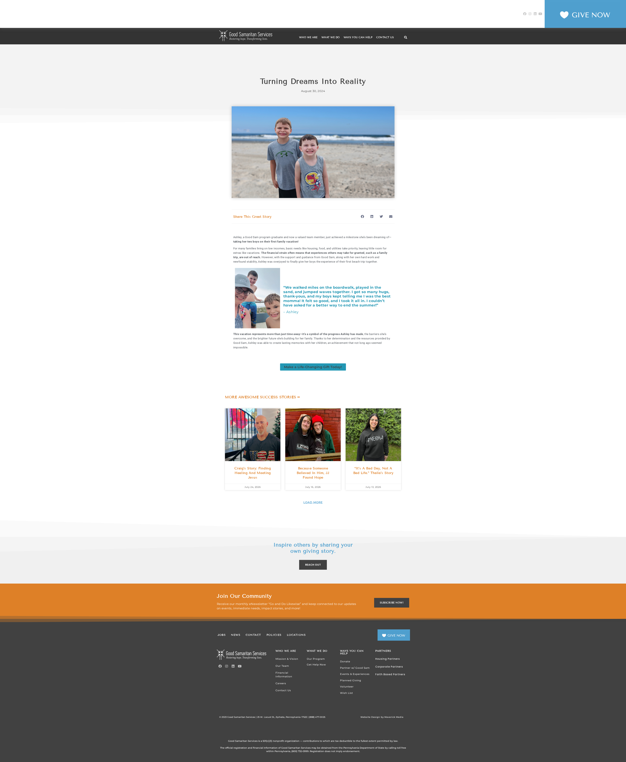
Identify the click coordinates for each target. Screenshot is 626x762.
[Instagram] (530, 13)
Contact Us (385, 37)
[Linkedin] (535, 13)
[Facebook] (524, 13)
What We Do (330, 37)
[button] (405, 37)
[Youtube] (540, 13)
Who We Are (308, 37)
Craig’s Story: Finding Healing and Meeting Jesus (252, 472)
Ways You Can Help (358, 37)
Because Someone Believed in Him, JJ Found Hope (313, 472)
